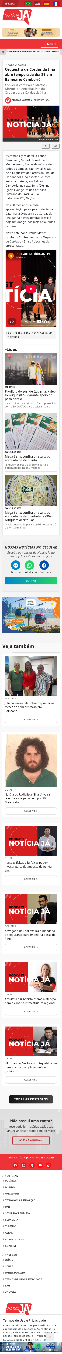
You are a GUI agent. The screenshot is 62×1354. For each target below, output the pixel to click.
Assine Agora (29, 1140)
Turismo (10, 1226)
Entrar (11, 3)
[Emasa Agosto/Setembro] (31, 1347)
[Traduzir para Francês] (56, 3)
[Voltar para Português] (27, 3)
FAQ (7, 1285)
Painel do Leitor (15, 1272)
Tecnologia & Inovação (20, 1200)
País (7, 1206)
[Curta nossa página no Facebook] (15, 1165)
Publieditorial (15, 1239)
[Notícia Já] (31, 1310)
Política (10, 1180)
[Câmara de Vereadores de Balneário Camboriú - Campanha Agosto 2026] (31, 32)
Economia (11, 1219)
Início (9, 1259)
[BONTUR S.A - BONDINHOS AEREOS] (31, 614)
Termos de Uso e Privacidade (23, 1279)
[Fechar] (50, 1337)
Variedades (12, 1193)
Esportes (10, 1245)
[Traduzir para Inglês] (37, 3)
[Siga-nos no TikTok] (48, 1165)
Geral (9, 1232)
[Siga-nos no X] (32, 1165)
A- (46, 145)
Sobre (9, 1266)
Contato (10, 1292)
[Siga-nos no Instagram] (24, 1165)
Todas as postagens (31, 1099)
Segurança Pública (17, 1213)
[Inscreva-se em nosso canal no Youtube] (40, 1165)
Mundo (10, 1187)
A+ (55, 145)
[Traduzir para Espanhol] (46, 3)
